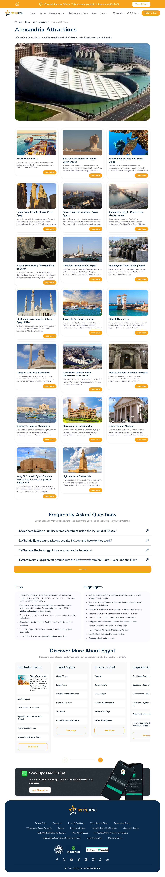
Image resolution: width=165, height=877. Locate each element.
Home (33, 12)
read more (49, 172)
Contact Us (57, 823)
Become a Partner (78, 828)
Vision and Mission (131, 828)
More (102, 12)
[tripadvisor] (107, 859)
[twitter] (64, 859)
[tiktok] (79, 859)
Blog (93, 12)
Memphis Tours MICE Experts (104, 828)
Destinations (55, 12)
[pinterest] (86, 859)
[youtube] (71, 859)
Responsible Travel (122, 823)
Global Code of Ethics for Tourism (51, 833)
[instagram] (93, 859)
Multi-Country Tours (78, 12)
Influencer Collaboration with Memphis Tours (61, 838)
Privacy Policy (41, 823)
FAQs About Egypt (80, 833)
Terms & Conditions (76, 823)
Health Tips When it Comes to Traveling (111, 833)
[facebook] (57, 859)
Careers (61, 828)
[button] (119, 13)
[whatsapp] (100, 859)
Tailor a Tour (150, 12)
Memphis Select (115, 838)
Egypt (43, 12)
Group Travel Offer (94, 838)
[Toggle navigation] (26, 13)
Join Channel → (40, 790)
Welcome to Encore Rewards (39, 828)
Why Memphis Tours (99, 823)
